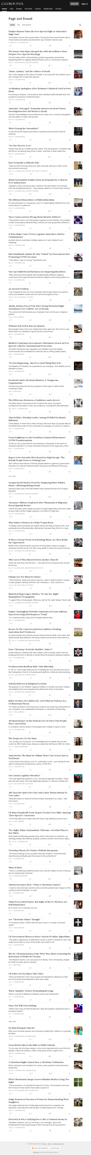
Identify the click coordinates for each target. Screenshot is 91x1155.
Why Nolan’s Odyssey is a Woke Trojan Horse (31, 522)
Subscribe (74, 4)
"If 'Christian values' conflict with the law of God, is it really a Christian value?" (37, 923)
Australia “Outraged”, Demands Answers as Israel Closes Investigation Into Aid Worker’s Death (37, 110)
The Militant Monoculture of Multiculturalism (31, 200)
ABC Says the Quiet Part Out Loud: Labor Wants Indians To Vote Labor (38, 794)
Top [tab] (18, 25)
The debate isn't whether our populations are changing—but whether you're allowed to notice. (40, 367)
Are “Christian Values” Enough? (24, 919)
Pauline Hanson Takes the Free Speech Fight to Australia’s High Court (38, 33)
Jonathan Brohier (21, 747)
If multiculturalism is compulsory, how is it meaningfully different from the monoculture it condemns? (39, 204)
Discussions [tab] (26, 25)
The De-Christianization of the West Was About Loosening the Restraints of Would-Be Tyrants (40, 955)
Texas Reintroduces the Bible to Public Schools (32, 1045)
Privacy (44, 1144)
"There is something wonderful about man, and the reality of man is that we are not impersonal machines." (39, 871)
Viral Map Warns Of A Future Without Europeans (33, 850)
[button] (4, 8)
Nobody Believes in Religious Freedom (28, 683)
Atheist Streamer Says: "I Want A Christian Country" (35, 884)
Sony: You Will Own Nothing (22, 1005)
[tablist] (21, 24)
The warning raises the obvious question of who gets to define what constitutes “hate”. (36, 387)
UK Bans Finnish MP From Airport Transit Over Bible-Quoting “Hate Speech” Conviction (40, 814)
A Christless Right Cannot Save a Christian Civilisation (36, 1062)
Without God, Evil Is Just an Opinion (27, 326)
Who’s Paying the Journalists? (24, 128)
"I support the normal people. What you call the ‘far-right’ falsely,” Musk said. (40, 600)
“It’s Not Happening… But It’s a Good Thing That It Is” (35, 363)
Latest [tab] (12, 25)
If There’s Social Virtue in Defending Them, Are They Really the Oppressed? (38, 541)
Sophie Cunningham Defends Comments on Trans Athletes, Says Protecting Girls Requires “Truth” (38, 613)
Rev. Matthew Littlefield (38, 171)
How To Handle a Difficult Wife (24, 162)
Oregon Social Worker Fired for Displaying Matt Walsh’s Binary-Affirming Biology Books (37, 484)
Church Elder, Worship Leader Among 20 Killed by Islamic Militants (37, 419)
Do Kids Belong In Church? (22, 1028)
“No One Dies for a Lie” (20, 145)
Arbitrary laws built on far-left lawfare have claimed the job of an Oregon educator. (38, 489)
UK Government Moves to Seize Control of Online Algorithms (39, 936)
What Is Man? (15, 867)
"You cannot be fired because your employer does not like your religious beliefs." (38, 313)
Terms (50, 1144)
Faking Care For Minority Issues (25, 577)
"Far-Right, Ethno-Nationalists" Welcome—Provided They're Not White (38, 831)
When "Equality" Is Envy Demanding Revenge (31, 991)
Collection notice (58, 1144)
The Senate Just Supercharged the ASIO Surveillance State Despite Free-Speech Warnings (38, 53)
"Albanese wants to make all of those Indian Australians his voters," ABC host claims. (38, 799)
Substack (36, 1152)
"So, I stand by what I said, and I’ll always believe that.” (31, 617)
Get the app (55, 1148)
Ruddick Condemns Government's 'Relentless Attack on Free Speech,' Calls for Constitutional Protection (39, 344)
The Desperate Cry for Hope (23, 738)
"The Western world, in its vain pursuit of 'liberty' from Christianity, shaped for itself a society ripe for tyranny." (39, 960)
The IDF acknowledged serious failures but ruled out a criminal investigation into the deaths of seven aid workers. (40, 115)
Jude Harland (19, 928)
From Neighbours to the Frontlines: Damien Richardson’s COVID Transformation (37, 439)
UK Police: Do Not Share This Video (26, 973)
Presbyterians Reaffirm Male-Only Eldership (31, 666)
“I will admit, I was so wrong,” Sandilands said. (27, 260)
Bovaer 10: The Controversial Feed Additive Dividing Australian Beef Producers (35, 630)
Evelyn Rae (36, 640)
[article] (45, 38)
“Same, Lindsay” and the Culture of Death (29, 71)
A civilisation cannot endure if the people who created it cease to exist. (37, 727)
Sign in (85, 4)
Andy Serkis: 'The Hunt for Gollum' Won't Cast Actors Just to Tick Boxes (38, 757)
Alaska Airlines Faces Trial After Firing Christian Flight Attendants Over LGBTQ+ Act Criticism (36, 307)
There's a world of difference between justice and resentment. (34, 994)
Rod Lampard (33, 62)
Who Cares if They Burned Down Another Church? (33, 559)
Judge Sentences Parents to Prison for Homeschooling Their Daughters (39, 1100)
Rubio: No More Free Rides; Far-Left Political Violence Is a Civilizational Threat (37, 702)
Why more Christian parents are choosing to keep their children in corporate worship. (40, 1032)
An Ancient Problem (19, 289)
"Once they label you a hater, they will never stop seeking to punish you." (38, 818)
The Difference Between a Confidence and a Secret (34, 400)
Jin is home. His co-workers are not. (23, 908)
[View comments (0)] (30, 45)
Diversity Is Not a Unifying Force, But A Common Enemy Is (38, 1119)
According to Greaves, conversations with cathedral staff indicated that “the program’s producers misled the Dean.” (39, 95)
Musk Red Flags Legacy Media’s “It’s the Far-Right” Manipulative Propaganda (34, 595)
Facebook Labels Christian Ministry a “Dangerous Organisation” (33, 381)
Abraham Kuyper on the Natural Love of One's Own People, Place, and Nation (38, 722)
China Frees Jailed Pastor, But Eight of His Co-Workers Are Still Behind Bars (38, 903)
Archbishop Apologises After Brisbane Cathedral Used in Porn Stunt (40, 90)
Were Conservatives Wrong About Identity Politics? (35, 217)
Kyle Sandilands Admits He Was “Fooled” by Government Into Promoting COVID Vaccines (39, 255)
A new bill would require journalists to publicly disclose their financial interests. (37, 132)
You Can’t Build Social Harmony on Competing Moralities (37, 271)
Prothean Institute (35, 568)
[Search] (80, 24)
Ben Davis (17, 391)
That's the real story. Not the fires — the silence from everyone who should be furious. (39, 564)
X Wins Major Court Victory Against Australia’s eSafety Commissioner (36, 235)
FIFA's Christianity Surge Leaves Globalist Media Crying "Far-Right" (39, 1080)
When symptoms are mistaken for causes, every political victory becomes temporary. (38, 1066)
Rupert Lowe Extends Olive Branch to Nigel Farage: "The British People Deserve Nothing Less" (37, 459)
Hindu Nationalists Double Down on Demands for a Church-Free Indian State (38, 181)
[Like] (10, 102)
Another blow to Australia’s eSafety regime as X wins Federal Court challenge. (36, 241)
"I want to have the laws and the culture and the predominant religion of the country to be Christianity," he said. (40, 889)
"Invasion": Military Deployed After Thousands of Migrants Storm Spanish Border (38, 504)
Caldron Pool (23, 42)
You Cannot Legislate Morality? (24, 775)
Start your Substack (41, 1148)
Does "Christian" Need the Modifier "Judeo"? (30, 649)
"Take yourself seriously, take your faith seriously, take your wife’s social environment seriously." (38, 167)
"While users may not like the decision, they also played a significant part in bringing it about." (39, 1010)
